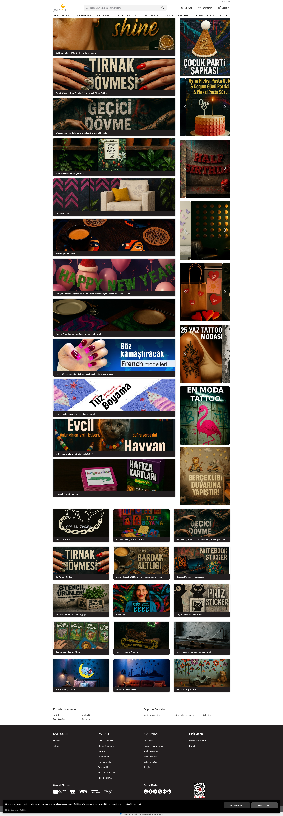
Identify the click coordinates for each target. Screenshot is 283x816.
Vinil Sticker (207, 715)
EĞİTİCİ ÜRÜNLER (150, 15)
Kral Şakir (86, 715)
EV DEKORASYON (83, 15)
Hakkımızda (149, 740)
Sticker (56, 740)
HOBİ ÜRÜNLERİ (104, 15)
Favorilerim (103, 756)
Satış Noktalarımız (197, 740)
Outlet (192, 746)
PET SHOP (224, 15)
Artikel (56, 715)
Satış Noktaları (150, 761)
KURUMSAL (151, 733)
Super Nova (87, 718)
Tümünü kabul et (264, 805)
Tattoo (56, 746)
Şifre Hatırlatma (105, 740)
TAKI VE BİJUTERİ (61, 15)
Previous (185, 107)
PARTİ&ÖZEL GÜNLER (204, 15)
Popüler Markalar (64, 709)
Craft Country (59, 718)
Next (225, 107)
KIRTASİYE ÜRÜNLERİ (127, 15)
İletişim (147, 767)
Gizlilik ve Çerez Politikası (17, 810)
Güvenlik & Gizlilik (106, 772)
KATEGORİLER (63, 733)
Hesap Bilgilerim (106, 746)
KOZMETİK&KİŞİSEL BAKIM (176, 15)
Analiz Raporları (151, 751)
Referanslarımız (151, 756)
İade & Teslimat (105, 777)
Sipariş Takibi (104, 761)
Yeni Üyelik (103, 767)
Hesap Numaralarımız (154, 746)
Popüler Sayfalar (155, 709)
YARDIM (103, 733)
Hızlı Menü (196, 733)
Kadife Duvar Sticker (152, 715)
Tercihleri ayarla (237, 805)
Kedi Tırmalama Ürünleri (183, 715)
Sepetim (102, 751)
